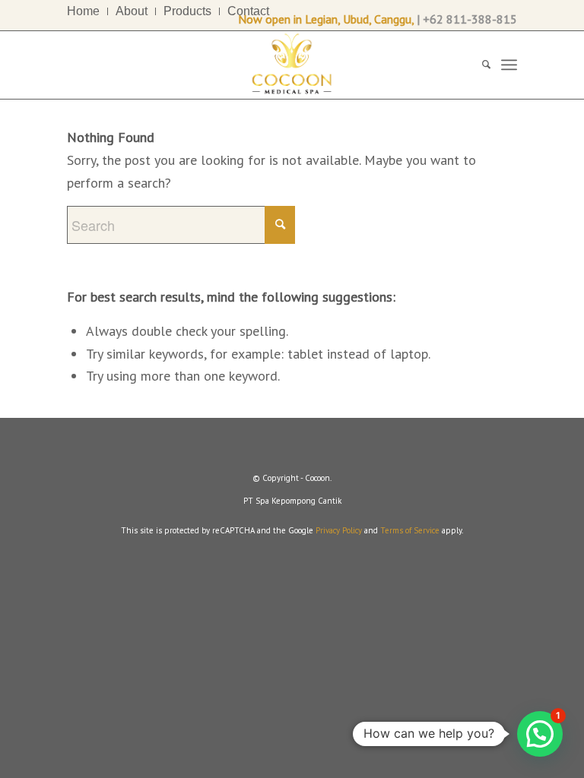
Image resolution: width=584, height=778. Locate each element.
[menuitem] (87, 11)
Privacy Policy (339, 530)
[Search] (478, 64)
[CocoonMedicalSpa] (292, 64)
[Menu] (509, 64)
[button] (540, 734)
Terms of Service (410, 530)
